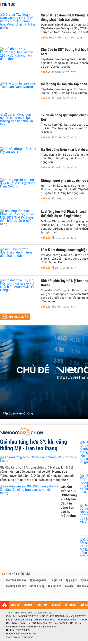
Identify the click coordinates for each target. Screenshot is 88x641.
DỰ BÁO (28, 605)
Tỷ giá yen (71, 580)
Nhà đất (45, 72)
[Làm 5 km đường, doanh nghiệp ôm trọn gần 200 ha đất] (18, 260)
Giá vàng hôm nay (16, 580)
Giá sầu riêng (36, 586)
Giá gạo (69, 586)
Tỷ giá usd (56, 580)
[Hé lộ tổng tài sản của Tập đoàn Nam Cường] (18, 94)
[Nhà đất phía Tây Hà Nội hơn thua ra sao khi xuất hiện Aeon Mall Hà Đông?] (18, 291)
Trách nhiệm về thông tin (19, 637)
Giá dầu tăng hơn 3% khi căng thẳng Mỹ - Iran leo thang (33, 445)
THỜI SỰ (15, 605)
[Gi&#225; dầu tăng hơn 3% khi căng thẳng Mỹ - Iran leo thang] (38, 459)
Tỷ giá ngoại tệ (38, 580)
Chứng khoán (48, 37)
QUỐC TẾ (56, 605)
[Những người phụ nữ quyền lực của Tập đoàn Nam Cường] (18, 190)
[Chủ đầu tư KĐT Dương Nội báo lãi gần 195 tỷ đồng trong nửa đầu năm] (18, 59)
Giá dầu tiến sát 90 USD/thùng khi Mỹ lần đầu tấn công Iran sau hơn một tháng (69, 501)
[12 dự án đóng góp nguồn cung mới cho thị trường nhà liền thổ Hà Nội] (18, 125)
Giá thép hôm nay (16, 586)
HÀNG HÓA (41, 605)
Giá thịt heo (54, 586)
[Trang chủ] (4, 605)
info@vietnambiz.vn (25, 633)
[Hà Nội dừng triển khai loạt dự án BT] (18, 159)
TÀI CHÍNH (70, 605)
